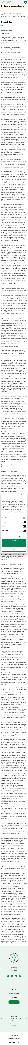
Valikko (3, 9)
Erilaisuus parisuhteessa (7, 26)
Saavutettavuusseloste (14, 1038)
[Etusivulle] (6, 2)
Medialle (14, 989)
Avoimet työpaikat (14, 993)
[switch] (24, 522)
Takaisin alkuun (13, 1042)
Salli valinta (14, 545)
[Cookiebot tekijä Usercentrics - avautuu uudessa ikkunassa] (20, 494)
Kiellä (14, 549)
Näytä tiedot (21, 536)
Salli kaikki (14, 540)
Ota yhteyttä (14, 997)
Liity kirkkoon (14, 1002)
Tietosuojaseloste (14, 1035)
